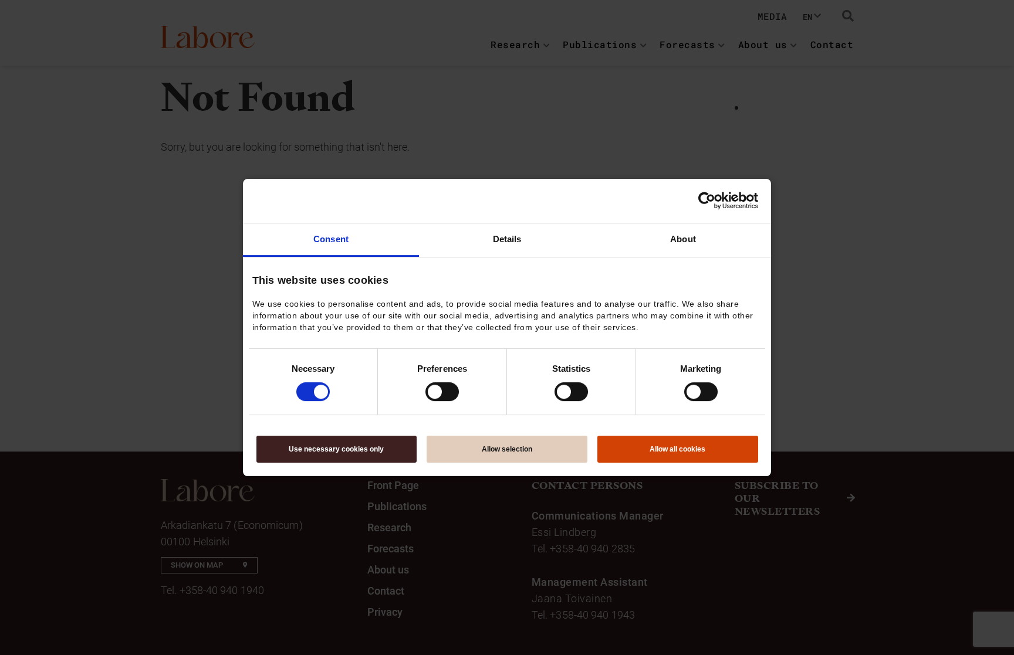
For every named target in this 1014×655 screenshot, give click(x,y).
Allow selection (507, 449)
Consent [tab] (331, 239)
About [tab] (683, 239)
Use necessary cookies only (336, 449)
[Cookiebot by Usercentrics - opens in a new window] (706, 200)
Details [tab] (507, 239)
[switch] (442, 391)
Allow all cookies (677, 449)
